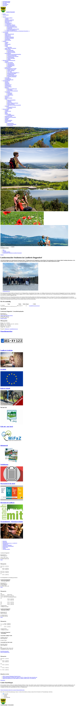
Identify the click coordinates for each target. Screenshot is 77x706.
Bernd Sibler (9, 47)
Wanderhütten (9, 108)
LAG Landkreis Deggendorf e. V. (13, 72)
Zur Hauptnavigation (6, 1)
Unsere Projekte (8, 67)
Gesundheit (7, 118)
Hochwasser (7, 21)
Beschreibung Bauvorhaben (12, 26)
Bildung (6, 113)
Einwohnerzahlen (10, 50)
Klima (6, 122)
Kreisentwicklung (10, 123)
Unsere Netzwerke (10, 63)
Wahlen (6, 43)
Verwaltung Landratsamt (9, 38)
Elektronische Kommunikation (8, 546)
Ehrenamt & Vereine (8, 116)
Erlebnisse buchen (8, 84)
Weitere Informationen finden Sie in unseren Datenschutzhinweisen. (12, 689)
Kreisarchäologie (8, 53)
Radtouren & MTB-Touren (12, 88)
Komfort (5, 696)
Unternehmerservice (10, 64)
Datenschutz (5, 542)
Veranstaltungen (8, 85)
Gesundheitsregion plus (9, 79)
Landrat (6, 46)
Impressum (5, 541)
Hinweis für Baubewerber (11, 55)
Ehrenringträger (8, 44)
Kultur (6, 98)
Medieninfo (7, 328)
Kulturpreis (9, 100)
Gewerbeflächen (8, 78)
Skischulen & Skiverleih (11, 107)
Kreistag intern (5, 547)
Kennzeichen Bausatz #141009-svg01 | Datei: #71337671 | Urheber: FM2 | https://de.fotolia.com (20, 677)
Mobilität (6, 119)
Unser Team (7, 77)
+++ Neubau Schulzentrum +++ (10, 25)
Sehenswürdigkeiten (8, 97)
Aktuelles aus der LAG (11, 69)
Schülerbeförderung (10, 115)
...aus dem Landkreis (8, 17)
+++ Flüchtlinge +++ (8, 23)
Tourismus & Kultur (6, 80)
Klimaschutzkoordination (11, 124)
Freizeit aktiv (7, 95)
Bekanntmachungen (8, 20)
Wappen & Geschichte (11, 52)
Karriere (4, 13)
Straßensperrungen (8, 22)
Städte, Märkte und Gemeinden (10, 48)
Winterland (7, 106)
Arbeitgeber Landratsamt (9, 19)
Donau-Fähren (9, 89)
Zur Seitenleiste (5, 4)
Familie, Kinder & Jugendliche (10, 117)
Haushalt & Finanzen (11, 51)
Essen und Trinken (8, 86)
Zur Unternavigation (6, 2)
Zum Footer (5, 5)
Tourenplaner (9, 93)
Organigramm (7, 39)
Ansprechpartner (6, 14)
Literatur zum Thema (11, 58)
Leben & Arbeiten (6, 109)
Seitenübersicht (5, 544)
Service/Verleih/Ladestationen (12, 90)
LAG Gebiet (9, 71)
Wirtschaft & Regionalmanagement (9, 60)
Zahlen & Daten (8, 49)
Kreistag (6, 45)
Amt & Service (5, 32)
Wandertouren (7, 91)
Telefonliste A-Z (8, 36)
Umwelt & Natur (8, 121)
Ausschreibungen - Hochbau (10, 24)
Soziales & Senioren (8, 120)
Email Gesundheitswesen (4, 652)
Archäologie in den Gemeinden (12, 56)
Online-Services (8, 35)
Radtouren (7, 87)
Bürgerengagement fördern (12, 75)
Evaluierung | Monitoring (11, 76)
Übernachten (7, 83)
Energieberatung (10, 125)
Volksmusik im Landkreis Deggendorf (14, 105)
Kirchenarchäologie (10, 57)
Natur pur (6, 96)
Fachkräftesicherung (10, 65)
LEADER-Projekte (10, 74)
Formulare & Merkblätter (9, 37)
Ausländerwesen (8, 111)
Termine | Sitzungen (10, 70)
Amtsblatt (6, 18)
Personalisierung (7, 697)
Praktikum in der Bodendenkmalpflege (14, 54)
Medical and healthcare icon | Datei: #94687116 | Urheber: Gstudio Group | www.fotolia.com (19, 678)
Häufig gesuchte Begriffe (9, 34)
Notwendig (6, 693)
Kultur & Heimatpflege (11, 99)
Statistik (5, 695)
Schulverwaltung (8, 114)
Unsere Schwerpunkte (9, 62)
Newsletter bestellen (6, 549)
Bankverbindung (8, 40)
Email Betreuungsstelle (4, 651)
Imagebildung (9, 66)
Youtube (4, 548)
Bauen (6, 112)
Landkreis (4, 41)
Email (1, 559)
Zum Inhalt (5, 3)
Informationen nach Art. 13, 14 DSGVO (10, 543)
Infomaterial (7, 82)
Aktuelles (4, 16)
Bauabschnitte (9, 27)
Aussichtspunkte (10, 94)
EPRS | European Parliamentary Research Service (11, 676)
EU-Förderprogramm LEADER (10, 68)
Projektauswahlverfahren (11, 73)
